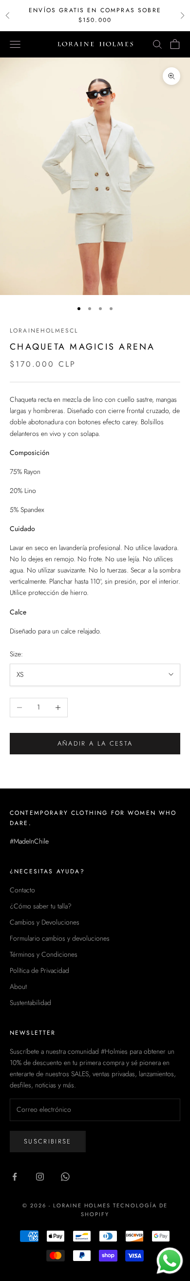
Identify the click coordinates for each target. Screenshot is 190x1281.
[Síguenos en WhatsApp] (65, 1177)
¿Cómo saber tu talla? (41, 906)
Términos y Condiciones (43, 954)
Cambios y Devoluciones (44, 922)
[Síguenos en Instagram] (40, 1177)
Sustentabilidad (30, 1002)
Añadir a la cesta (95, 743)
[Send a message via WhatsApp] (169, 1260)
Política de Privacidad (39, 970)
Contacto (22, 890)
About (18, 986)
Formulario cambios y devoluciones (60, 938)
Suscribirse (48, 1141)
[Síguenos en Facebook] (14, 1177)
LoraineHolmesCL (44, 330)
